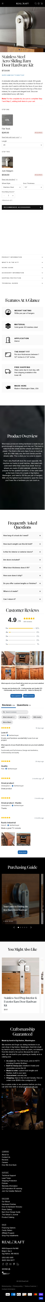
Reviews (5, 1160)
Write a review (29, 696)
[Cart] (41, 3)
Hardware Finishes (9, 1204)
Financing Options (8, 1228)
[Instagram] (7, 1264)
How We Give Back (9, 1165)
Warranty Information (10, 1186)
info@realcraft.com (30, 1087)
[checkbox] (37, 717)
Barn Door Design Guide (11, 1212)
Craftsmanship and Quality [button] (10, 752)
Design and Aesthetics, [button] (30, 750)
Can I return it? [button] (9, 599)
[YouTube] (10, 1264)
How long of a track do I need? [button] (15, 535)
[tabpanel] (22, 783)
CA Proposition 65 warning (12, 1189)
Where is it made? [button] (10, 591)
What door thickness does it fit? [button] (16, 568)
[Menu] (2, 3)
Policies (5, 1183)
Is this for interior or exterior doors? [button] (18, 552)
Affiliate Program (8, 1233)
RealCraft (25, 1281)
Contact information (8, 1289)
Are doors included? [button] (11, 560)
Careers (5, 1162)
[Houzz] (18, 1264)
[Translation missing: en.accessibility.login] (38, 3)
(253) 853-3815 (7, 1258)
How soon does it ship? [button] (12, 575)
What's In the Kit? (10, 262)
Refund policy (6, 1286)
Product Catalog (8, 1217)
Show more (22, 852)
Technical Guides (10, 283)
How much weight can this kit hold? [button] (17, 544)
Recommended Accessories (17, 207)
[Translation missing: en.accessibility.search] (35, 3)
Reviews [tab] (8, 705)
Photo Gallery (7, 1209)
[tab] (24, 705)
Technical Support (9, 1176)
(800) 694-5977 (8, 1260)
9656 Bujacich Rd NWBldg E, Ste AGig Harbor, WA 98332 (10, 1251)
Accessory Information (13, 273)
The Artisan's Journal (10, 1215)
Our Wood (6, 1202)
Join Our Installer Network (11, 1191)
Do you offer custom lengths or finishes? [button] (20, 583)
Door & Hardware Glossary (12, 1207)
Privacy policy (18, 1286)
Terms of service (30, 1286)
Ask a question (16, 696)
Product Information (12, 257)
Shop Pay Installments (10, 1235)
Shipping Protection (11, 278)
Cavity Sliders (7, 1230)
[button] (22, 628)
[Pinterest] (14, 1264)
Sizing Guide (7, 267)
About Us (5, 1155)
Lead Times (6, 1178)
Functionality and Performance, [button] (11, 750)
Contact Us (6, 1157)
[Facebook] (3, 1264)
